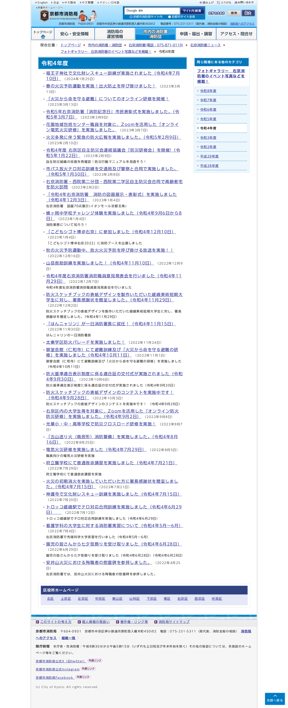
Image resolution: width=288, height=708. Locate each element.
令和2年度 (208, 146)
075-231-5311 (183, 631)
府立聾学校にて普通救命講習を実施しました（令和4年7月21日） (112, 463)
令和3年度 (208, 137)
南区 (167, 598)
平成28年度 (209, 165)
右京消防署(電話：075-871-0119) (156, 45)
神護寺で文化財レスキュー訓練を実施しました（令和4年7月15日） (114, 494)
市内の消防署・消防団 (105, 45)
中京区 (100, 598)
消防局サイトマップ (174, 621)
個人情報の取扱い (96, 621)
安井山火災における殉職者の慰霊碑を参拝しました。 (99, 562)
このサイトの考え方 (56, 621)
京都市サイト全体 (183, 16)
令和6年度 (208, 109)
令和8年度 (208, 90)
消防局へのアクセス (242, 23)
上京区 (66, 598)
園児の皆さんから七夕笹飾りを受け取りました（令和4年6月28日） (114, 544)
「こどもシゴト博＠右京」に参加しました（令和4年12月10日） (111, 232)
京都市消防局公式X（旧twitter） (61, 661)
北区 (50, 598)
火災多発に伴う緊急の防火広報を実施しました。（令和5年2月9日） (113, 137)
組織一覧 (69, 638)
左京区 (83, 598)
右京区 (183, 598)
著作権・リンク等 (134, 621)
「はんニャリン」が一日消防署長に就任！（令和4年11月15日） (111, 324)
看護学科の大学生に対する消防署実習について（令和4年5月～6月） (114, 526)
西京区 (200, 598)
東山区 (117, 598)
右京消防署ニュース (205, 45)
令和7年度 (208, 100)
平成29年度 (209, 156)
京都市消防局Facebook (55, 677)
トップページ (71, 45)
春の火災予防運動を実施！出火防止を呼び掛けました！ (101, 86)
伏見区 (217, 598)
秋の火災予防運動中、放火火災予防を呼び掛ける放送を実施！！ (110, 250)
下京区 (152, 598)
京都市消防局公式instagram (58, 669)
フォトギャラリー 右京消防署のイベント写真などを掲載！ (106, 51)
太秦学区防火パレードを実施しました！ (86, 342)
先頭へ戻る (275, 700)
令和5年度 (208, 119)
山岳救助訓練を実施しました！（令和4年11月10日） (100, 263)
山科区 (134, 598)
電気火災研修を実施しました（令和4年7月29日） (96, 450)
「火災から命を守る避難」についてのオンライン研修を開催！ (108, 99)
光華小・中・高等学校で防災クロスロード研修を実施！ (101, 424)
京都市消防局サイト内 (147, 16)
